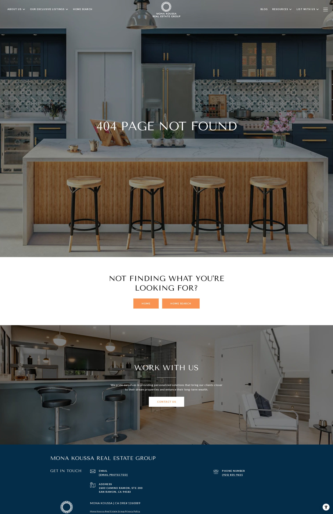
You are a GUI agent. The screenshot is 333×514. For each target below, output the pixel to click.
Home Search (180, 303)
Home (146, 303)
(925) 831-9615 (232, 474)
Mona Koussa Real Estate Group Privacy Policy (115, 511)
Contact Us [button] (166, 401)
